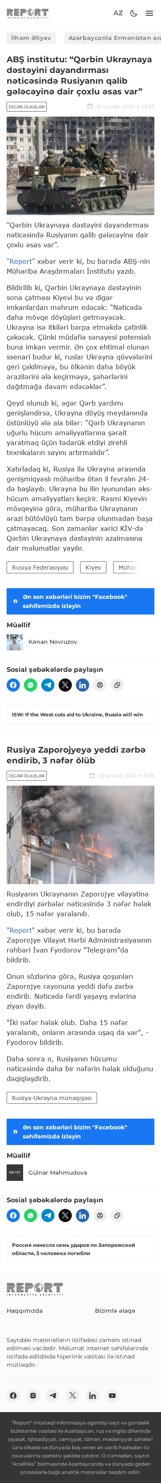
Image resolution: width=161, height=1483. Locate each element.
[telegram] (47, 685)
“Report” (21, 261)
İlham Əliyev (31, 38)
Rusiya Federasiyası (40, 567)
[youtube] (112, 1395)
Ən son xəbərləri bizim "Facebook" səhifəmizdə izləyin (75, 601)
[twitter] (65, 685)
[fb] (13, 685)
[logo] (28, 13)
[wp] (30, 685)
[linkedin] (82, 685)
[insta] (33, 1395)
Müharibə (131, 567)
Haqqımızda (25, 1310)
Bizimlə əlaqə (115, 1310)
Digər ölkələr (27, 107)
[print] (100, 685)
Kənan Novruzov (52, 641)
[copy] (117, 685)
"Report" (21, 930)
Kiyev (93, 567)
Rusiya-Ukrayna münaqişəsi (52, 1097)
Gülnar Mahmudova (57, 1172)
